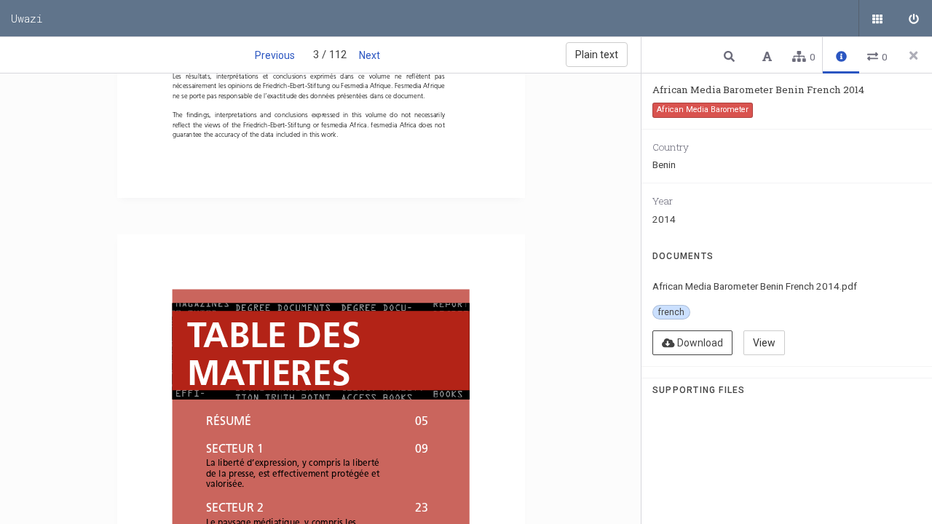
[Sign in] (914, 18)
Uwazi (27, 18)
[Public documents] (877, 18)
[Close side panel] (914, 55)
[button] (731, 55)
